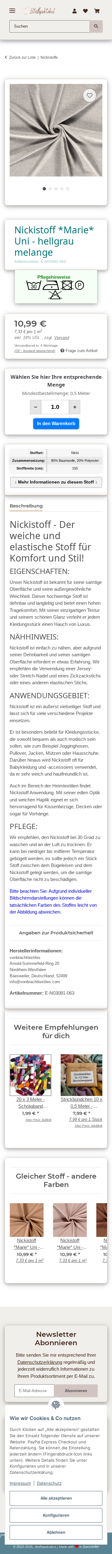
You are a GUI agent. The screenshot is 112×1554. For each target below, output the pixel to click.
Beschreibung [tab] (26, 506)
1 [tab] (44, 188)
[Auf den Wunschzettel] (89, 95)
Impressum (20, 1483)
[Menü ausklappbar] (12, 8)
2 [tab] (50, 188)
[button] (74, 11)
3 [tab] (56, 188)
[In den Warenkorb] (9, 75)
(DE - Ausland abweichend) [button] (34, 351)
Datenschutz (49, 1483)
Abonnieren (76, 1390)
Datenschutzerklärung (39, 1362)
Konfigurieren (56, 1515)
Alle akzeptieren (56, 1498)
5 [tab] (67, 188)
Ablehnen (56, 1532)
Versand (61, 338)
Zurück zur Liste (22, 57)
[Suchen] (96, 26)
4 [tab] (61, 188)
